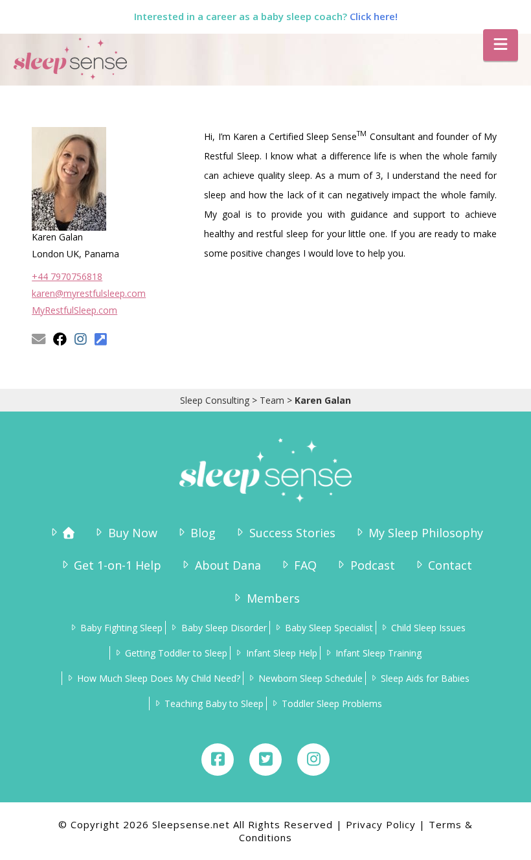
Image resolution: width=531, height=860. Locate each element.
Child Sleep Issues (428, 628)
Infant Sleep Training (378, 653)
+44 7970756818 (67, 276)
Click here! (374, 16)
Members (273, 598)
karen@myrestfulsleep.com (89, 293)
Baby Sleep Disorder (223, 628)
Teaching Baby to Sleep (214, 703)
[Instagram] (313, 759)
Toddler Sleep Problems (332, 703)
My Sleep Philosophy (425, 532)
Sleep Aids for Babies (425, 678)
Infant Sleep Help (281, 653)
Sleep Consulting (214, 400)
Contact (450, 565)
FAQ (305, 565)
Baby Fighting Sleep (121, 628)
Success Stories (292, 532)
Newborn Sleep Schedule (310, 678)
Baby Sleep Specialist (329, 628)
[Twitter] (265, 759)
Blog (203, 532)
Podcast (372, 565)
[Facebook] (217, 759)
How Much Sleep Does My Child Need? (158, 678)
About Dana (227, 565)
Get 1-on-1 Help (117, 565)
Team (272, 400)
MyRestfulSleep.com (74, 310)
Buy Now (132, 532)
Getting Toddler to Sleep (176, 653)
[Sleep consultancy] (61, 533)
